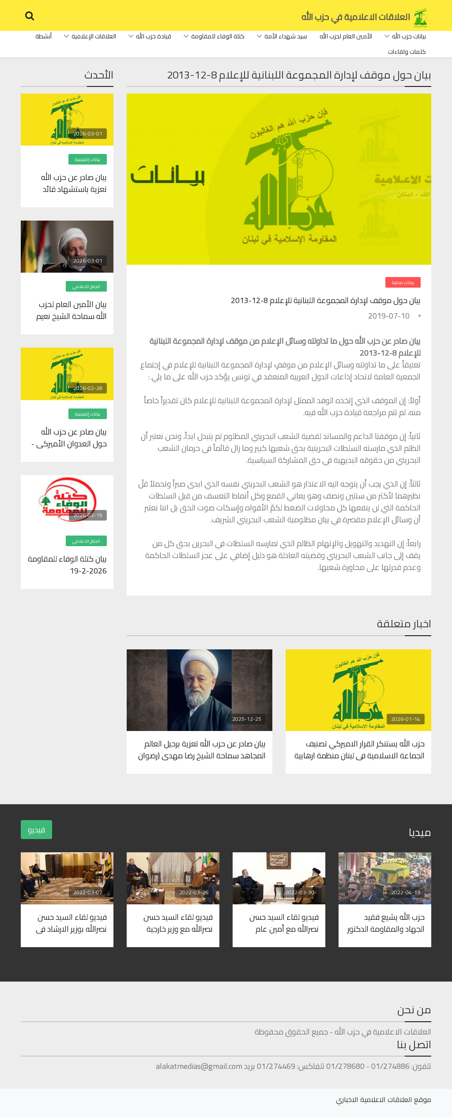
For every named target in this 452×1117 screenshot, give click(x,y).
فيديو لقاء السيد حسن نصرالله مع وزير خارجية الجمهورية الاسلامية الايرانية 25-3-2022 (178, 922)
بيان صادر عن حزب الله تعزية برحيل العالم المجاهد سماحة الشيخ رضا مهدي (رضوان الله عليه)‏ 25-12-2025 (202, 749)
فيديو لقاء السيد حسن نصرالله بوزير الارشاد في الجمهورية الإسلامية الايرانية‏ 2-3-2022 (71, 922)
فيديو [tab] (36, 829)
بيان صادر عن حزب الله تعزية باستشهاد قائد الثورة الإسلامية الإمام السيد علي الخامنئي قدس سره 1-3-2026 (71, 182)
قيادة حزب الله (153, 36)
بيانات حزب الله (409, 36)
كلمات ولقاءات (407, 51)
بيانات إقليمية (87, 159)
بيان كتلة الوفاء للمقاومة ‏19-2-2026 (67, 564)
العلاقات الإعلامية (94, 36)
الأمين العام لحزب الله (346, 36)
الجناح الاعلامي (86, 286)
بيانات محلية (403, 282)
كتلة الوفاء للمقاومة (218, 36)
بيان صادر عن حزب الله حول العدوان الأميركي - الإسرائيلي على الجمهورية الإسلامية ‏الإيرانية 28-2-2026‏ (67, 437)
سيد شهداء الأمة (285, 36)
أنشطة (43, 36)
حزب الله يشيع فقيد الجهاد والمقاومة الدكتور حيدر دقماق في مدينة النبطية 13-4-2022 (386, 922)
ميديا (420, 832)
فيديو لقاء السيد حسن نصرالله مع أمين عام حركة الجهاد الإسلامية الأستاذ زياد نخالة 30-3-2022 (283, 922)
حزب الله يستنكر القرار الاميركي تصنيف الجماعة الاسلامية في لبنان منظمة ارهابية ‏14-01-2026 (359, 749)
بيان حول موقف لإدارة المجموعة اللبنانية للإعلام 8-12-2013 (326, 300)
